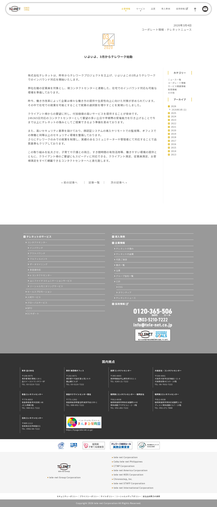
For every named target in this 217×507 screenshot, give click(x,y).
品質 (153, 9)
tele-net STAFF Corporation (129, 483)
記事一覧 (94, 182)
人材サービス (34, 297)
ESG (120, 286)
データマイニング (39, 264)
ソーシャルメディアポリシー (128, 496)
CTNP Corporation (124, 465)
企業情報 (125, 9)
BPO (29, 308)
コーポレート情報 (153, 29)
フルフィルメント (39, 258)
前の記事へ (71, 182)
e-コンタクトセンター (41, 275)
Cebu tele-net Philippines (128, 461)
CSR (118, 281)
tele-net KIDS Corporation (128, 474)
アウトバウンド (37, 253)
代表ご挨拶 (121, 259)
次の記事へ (118, 182)
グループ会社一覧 (125, 275)
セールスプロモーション (39, 291)
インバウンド (36, 247)
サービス (140, 9)
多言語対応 (35, 269)
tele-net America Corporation (130, 470)
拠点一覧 (120, 264)
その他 (171, 92)
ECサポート (33, 313)
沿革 (118, 270)
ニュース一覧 (174, 79)
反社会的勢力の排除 (151, 496)
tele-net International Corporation (133, 487)
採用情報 (181, 9)
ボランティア (125, 292)
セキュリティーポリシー (67, 496)
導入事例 (165, 9)
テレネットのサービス (39, 236)
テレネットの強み (125, 248)
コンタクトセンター (37, 242)
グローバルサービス (37, 302)
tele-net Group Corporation (65, 477)
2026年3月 (177, 109)
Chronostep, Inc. (123, 479)
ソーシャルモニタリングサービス (46, 286)
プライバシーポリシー (89, 496)
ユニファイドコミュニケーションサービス (51, 280)
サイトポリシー (107, 496)
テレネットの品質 (125, 254)
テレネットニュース (179, 29)
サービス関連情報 (177, 86)
